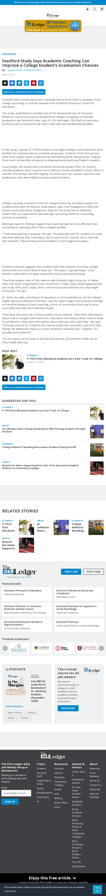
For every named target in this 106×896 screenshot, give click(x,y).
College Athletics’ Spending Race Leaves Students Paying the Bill (39, 447)
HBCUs (5, 425)
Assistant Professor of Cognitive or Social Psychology (76, 607)
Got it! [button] (97, 889)
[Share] (12, 83)
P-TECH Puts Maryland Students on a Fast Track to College (64, 358)
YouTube (24, 718)
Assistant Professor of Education (23, 590)
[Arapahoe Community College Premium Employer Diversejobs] (19, 648)
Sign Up (10, 801)
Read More (68, 708)
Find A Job (71, 571)
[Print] (5, 83)
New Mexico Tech (65, 597)
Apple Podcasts (15, 712)
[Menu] (102, 9)
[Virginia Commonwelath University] (42, 648)
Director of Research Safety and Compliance (74, 592)
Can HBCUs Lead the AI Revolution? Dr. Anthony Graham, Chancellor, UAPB (38, 691)
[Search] (94, 9)
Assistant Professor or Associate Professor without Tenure (22, 607)
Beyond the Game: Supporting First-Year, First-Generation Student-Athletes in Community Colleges (40, 467)
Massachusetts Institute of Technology (25, 612)
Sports (6, 462)
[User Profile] (87, 9)
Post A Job (93, 571)
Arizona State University (17, 628)
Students (9, 54)
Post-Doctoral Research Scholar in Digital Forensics (23, 623)
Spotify (11, 718)
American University (67, 612)
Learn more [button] (10, 891)
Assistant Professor (67, 622)
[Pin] (33, 83)
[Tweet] (26, 83)
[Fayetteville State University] (65, 648)
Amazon (32, 712)
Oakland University (14, 594)
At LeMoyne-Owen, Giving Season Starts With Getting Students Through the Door (43, 430)
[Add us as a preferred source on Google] (41, 83)
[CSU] (87, 648)
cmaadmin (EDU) (33, 70)
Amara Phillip (15, 70)
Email (4, 788)
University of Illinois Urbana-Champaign (78, 625)
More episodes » (15, 706)
